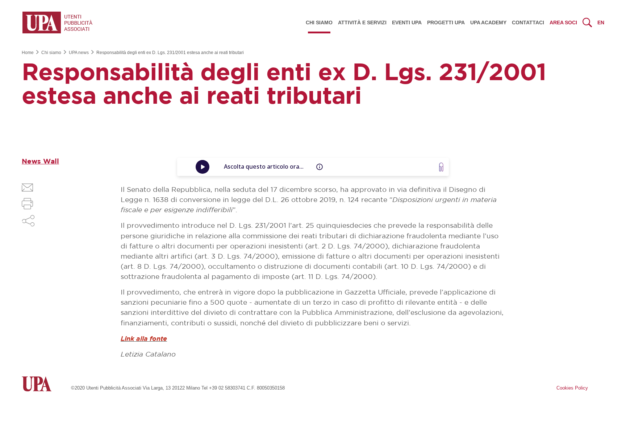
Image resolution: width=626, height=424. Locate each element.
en (600, 22)
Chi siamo (319, 22)
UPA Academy (488, 22)
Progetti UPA (446, 22)
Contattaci (528, 22)
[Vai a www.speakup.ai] (441, 167)
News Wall (40, 162)
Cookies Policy (572, 388)
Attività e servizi (362, 22)
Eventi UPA (407, 22)
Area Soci (563, 22)
